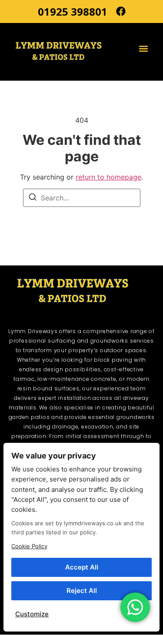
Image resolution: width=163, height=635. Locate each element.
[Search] (32, 198)
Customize (32, 614)
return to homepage (108, 177)
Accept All (81, 567)
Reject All (82, 590)
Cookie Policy (29, 546)
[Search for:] (81, 198)
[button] (143, 48)
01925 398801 (72, 11)
